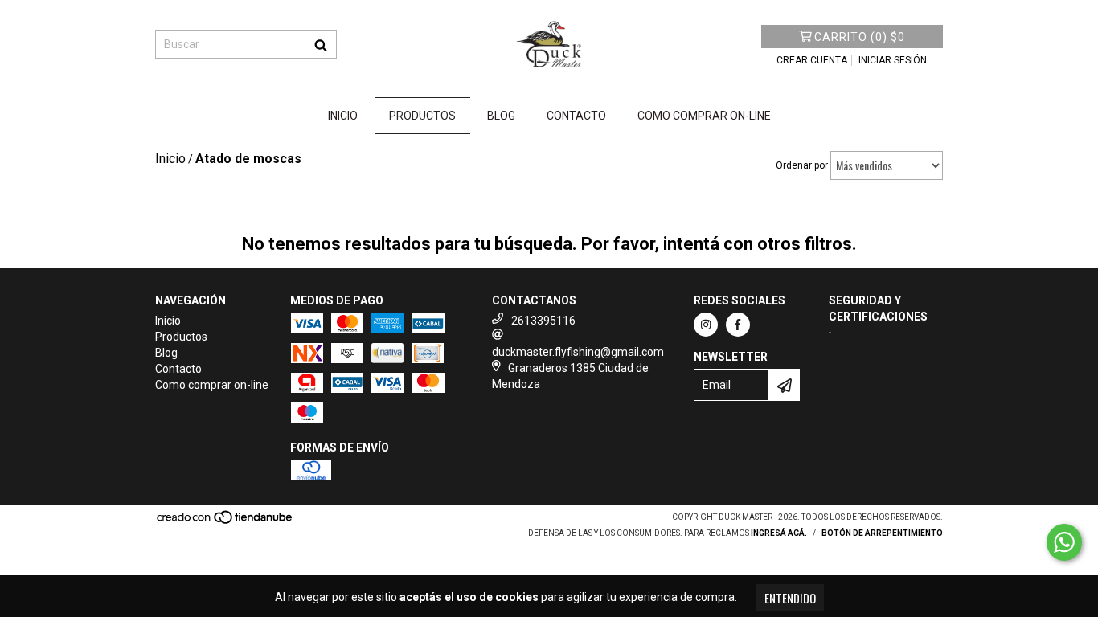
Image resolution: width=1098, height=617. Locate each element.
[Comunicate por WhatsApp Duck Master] (1064, 542)
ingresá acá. (779, 533)
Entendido (790, 598)
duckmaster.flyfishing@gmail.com (578, 351)
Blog (501, 115)
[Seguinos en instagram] (706, 325)
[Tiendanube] (225, 521)
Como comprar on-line (704, 115)
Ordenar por (802, 165)
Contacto (576, 115)
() (859, 37)
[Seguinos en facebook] (738, 325)
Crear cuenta (811, 60)
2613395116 (543, 320)
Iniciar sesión (892, 60)
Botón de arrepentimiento (882, 533)
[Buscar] (321, 44)
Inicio (343, 115)
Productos (422, 115)
